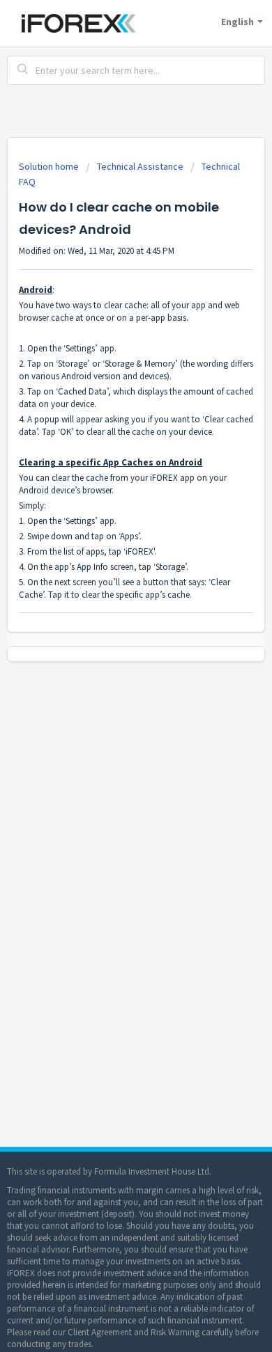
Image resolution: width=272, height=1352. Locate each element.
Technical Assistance (140, 166)
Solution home (50, 166)
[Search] (23, 70)
